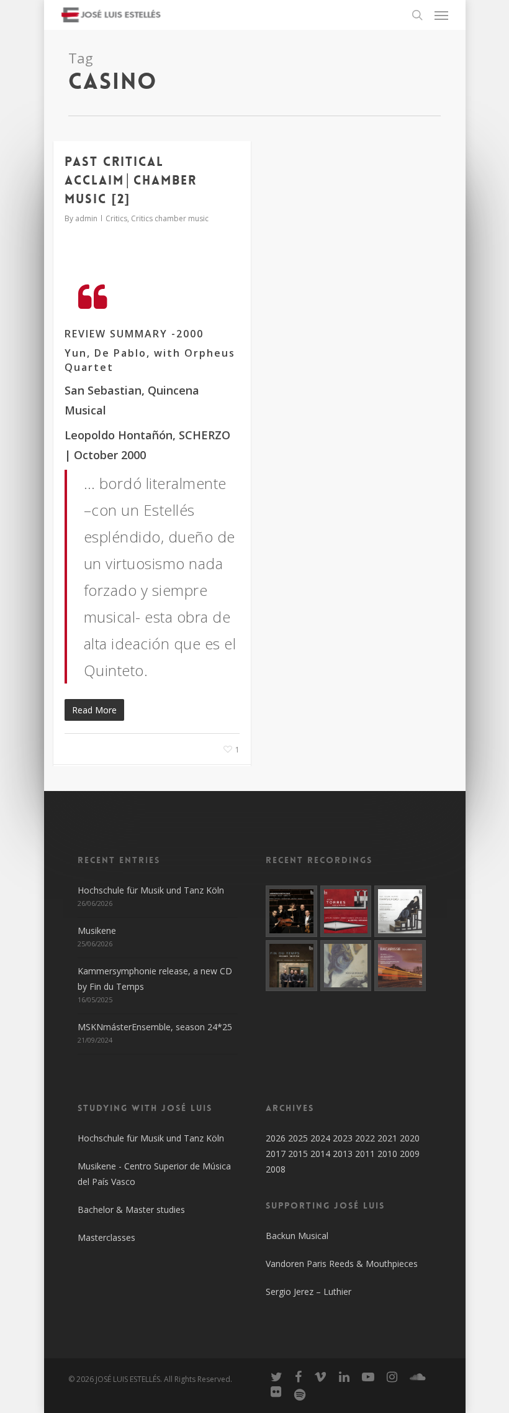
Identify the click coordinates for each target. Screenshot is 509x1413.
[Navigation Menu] (441, 15)
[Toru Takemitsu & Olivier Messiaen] (291, 966)
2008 (276, 1169)
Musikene (97, 930)
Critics (116, 218)
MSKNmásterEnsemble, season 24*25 (155, 1027)
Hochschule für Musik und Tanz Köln (151, 890)
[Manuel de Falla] (400, 911)
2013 (343, 1153)
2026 (276, 1138)
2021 (387, 1138)
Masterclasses (106, 1237)
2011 (365, 1153)
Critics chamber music (170, 218)
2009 (410, 1153)
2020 (410, 1138)
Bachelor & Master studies (131, 1209)
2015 (298, 1153)
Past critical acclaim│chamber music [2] (131, 180)
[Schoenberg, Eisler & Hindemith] (291, 911)
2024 (320, 1138)
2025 (298, 1138)
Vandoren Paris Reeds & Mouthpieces (342, 1263)
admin (86, 218)
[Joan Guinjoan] (346, 966)
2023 (343, 1138)
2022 (365, 1138)
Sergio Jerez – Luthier (308, 1291)
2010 (387, 1153)
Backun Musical (297, 1236)
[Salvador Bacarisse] (400, 966)
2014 (320, 1153)
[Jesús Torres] (346, 911)
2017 (276, 1153)
